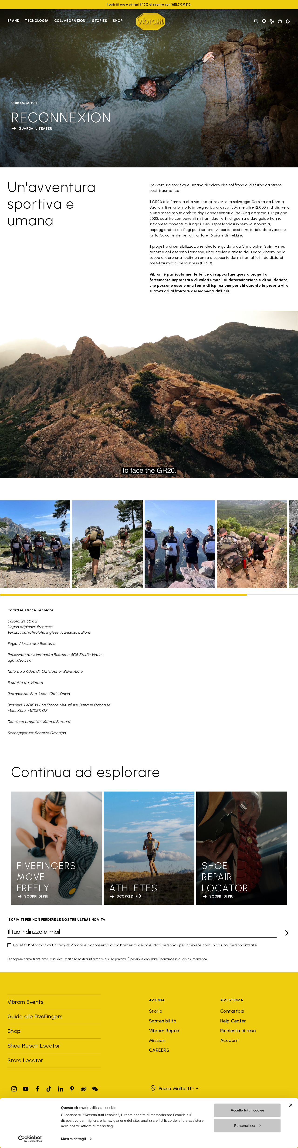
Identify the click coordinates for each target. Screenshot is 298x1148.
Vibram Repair (164, 1030)
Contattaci (232, 1011)
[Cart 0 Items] (280, 21)
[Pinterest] (72, 1088)
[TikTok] (49, 1088)
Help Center (233, 1021)
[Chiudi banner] (290, 1105)
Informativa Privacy (47, 945)
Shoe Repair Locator (33, 1045)
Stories (99, 21)
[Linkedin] (60, 1088)
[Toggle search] (256, 21)
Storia (156, 1011)
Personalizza (244, 1125)
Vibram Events (25, 1001)
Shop (117, 21)
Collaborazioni (70, 21)
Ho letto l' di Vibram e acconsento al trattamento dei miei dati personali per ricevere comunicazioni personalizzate (135, 945)
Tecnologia (37, 21)
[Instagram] (14, 1088)
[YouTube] (26, 1088)
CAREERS (159, 1050)
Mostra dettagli (73, 1139)
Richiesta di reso (238, 1030)
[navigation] (64, 21)
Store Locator (25, 1060)
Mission (157, 1040)
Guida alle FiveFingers (35, 1016)
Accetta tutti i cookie (247, 1110)
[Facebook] (37, 1088)
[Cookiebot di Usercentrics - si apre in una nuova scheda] (30, 1138)
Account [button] (229, 1040)
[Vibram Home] (150, 21)
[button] (174, 1088)
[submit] (284, 933)
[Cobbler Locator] (272, 21)
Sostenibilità (162, 1021)
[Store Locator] (264, 21)
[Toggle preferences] (288, 21)
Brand (13, 21)
